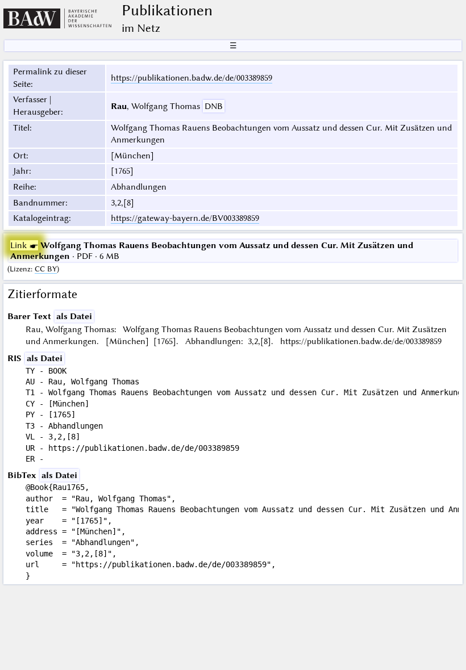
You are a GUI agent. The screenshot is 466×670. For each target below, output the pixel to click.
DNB (214, 106)
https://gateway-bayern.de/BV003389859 (185, 218)
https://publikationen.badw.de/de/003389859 (191, 78)
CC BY (46, 269)
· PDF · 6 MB (211, 250)
